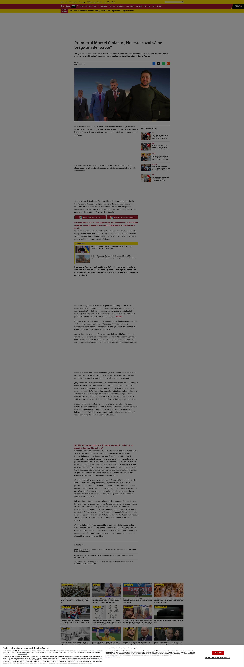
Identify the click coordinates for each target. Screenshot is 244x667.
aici (96, 660)
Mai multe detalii (22, 654)
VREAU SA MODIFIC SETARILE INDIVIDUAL (217, 658)
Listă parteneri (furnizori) (112, 657)
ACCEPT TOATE (218, 653)
